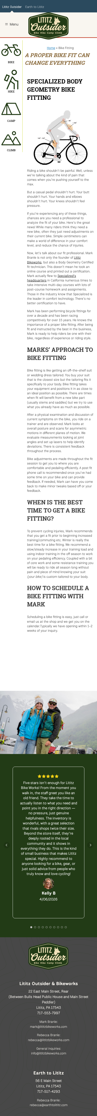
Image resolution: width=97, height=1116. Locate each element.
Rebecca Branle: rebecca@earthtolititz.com (48, 1102)
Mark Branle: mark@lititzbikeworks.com (48, 1023)
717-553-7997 (48, 1012)
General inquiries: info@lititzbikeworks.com (48, 1050)
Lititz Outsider (12, 6)
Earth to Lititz (34, 6)
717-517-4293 (48, 1091)
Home (51, 47)
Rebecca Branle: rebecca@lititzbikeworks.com (48, 1037)
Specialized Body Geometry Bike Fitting (55, 89)
